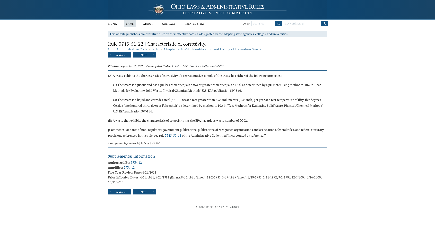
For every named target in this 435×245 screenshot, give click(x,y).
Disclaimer (204, 207)
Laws (130, 24)
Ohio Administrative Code (127, 49)
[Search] (324, 23)
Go (278, 23)
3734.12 (136, 162)
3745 (155, 49)
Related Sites (194, 24)
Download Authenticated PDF (206, 66)
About (148, 24)
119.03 (175, 66)
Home (112, 24)
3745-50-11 (173, 135)
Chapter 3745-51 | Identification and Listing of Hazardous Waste (212, 49)
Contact (169, 24)
